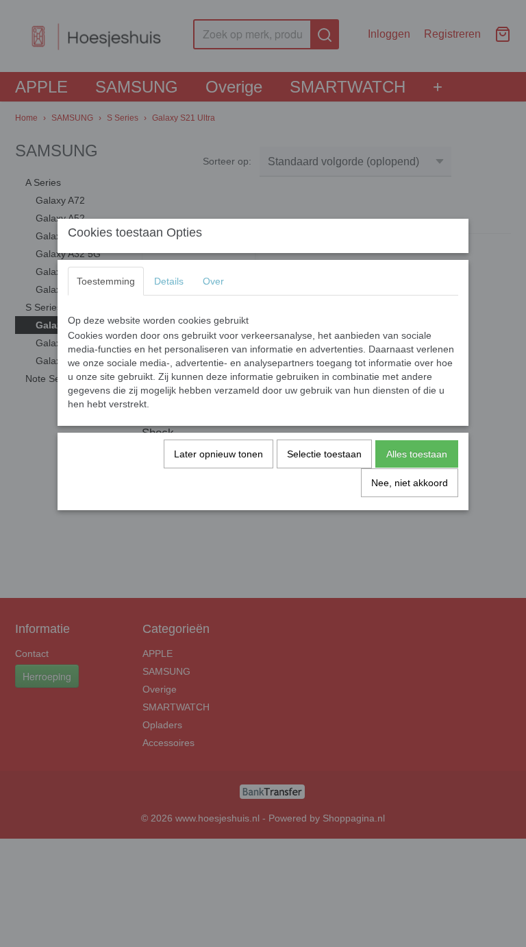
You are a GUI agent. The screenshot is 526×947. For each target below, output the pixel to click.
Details (169, 281)
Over (213, 281)
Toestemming (106, 281)
